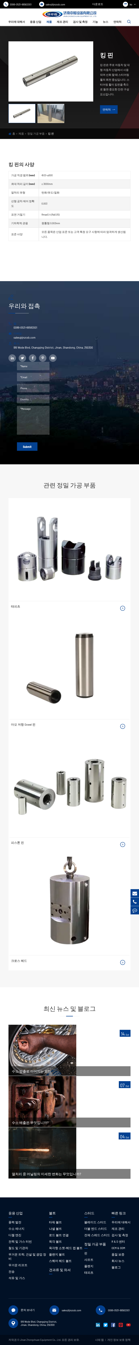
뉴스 (105, 21)
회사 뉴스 (118, 1261)
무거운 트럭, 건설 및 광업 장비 (27, 1256)
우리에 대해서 (16, 21)
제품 (49, 21)
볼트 (52, 1213)
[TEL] (135, 902)
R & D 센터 (118, 1241)
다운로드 (97, 4)
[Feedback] (135, 910)
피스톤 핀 (17, 842)
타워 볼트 (55, 1222)
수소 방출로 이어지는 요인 (31, 1071)
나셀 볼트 (55, 1228)
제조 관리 (62, 21)
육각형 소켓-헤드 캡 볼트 (66, 1248)
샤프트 (88, 1259)
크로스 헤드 (19, 961)
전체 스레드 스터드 (97, 1235)
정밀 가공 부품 (36, 133)
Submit (27, 447)
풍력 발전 (14, 1222)
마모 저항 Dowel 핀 (23, 724)
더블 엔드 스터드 (95, 1228)
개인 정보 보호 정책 (119, 1339)
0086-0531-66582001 (18, 4)
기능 (95, 21)
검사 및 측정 (80, 21)
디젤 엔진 (14, 1235)
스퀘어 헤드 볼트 (60, 1261)
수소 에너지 (16, 1228)
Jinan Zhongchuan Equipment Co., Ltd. (40, 1339)
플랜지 (88, 1266)
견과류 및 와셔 (60, 1270)
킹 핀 (51, 133)
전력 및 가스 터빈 (20, 1241)
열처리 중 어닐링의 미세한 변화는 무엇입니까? (46, 1174)
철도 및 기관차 (18, 1248)
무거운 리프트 (17, 1265)
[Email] (135, 893)
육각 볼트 (55, 1241)
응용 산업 (35, 21)
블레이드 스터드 (95, 1222)
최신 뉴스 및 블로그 (69, 1008)
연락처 (117, 21)
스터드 (89, 1213)
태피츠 (15, 606)
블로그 (116, 1267)
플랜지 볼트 (57, 1254)
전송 (11, 1271)
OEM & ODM (118, 1248)
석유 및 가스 (16, 1278)
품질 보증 (118, 1254)
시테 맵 (99, 1339)
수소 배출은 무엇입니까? (30, 1122)
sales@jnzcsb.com (52, 4)
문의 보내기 (28, 1309)
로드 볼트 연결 (59, 1235)
